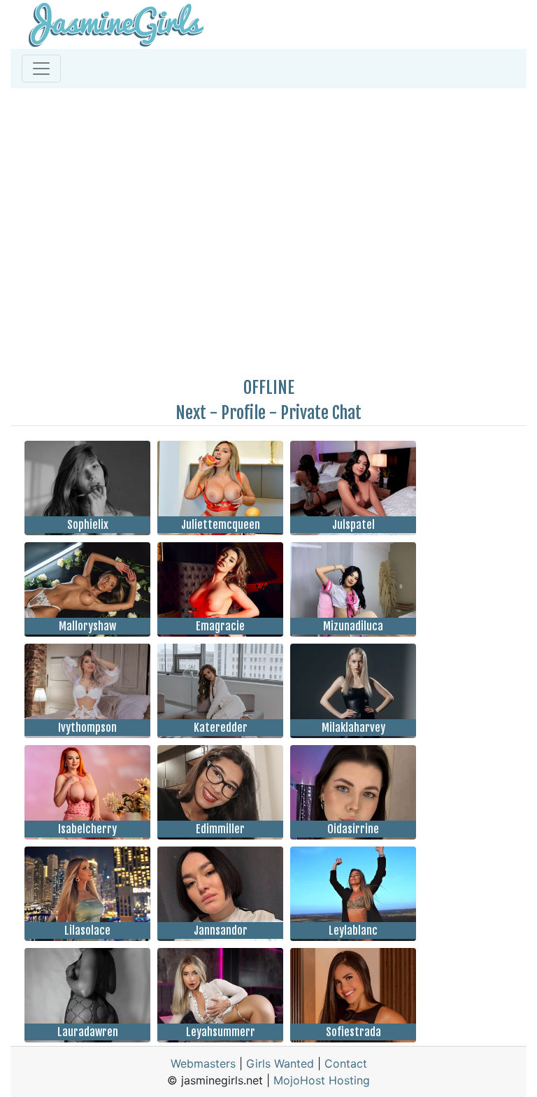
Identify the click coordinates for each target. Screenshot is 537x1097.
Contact (345, 1063)
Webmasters (203, 1063)
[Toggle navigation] (41, 69)
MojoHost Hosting (321, 1080)
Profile (243, 412)
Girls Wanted (280, 1063)
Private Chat (320, 412)
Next (191, 412)
